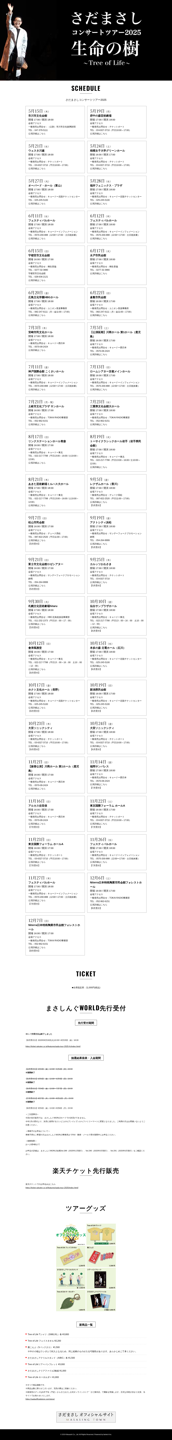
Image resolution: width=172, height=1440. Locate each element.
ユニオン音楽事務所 (57, 308)
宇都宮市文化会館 (37, 273)
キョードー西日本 (56, 343)
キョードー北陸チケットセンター (64, 196)
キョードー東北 (55, 452)
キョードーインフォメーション (63, 231)
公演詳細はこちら (37, 133)
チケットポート (116, 127)
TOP (165, 1435)
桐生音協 (52, 266)
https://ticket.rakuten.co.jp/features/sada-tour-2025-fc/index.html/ (53, 1046)
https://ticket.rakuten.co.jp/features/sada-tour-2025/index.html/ (52, 1188)
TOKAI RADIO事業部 (58, 417)
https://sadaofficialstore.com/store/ (40, 1399)
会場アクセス (34, 123)
